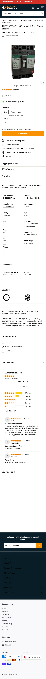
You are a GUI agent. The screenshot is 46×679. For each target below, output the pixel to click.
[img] (16, 418)
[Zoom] (43, 82)
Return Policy (6, 617)
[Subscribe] (39, 545)
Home (4, 20)
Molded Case (28, 198)
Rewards (5, 627)
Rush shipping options (9, 129)
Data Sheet (8, 351)
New (5, 112)
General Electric (8, 206)
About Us (5, 611)
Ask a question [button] (23, 386)
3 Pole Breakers (13, 20)
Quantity (5, 119)
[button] (7, 90)
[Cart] (37, 7)
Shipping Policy (7, 624)
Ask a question (8, 362)
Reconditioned (16, 112)
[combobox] (23, 13)
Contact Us (5, 614)
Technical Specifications (13, 346)
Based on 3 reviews (12, 378)
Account (4, 608)
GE (3, 36)
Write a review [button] (23, 381)
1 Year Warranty (8, 169)
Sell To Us (5, 630)
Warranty (5, 621)
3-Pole (37, 198)
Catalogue (8, 342)
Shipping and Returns (10, 164)
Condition (5, 108)
